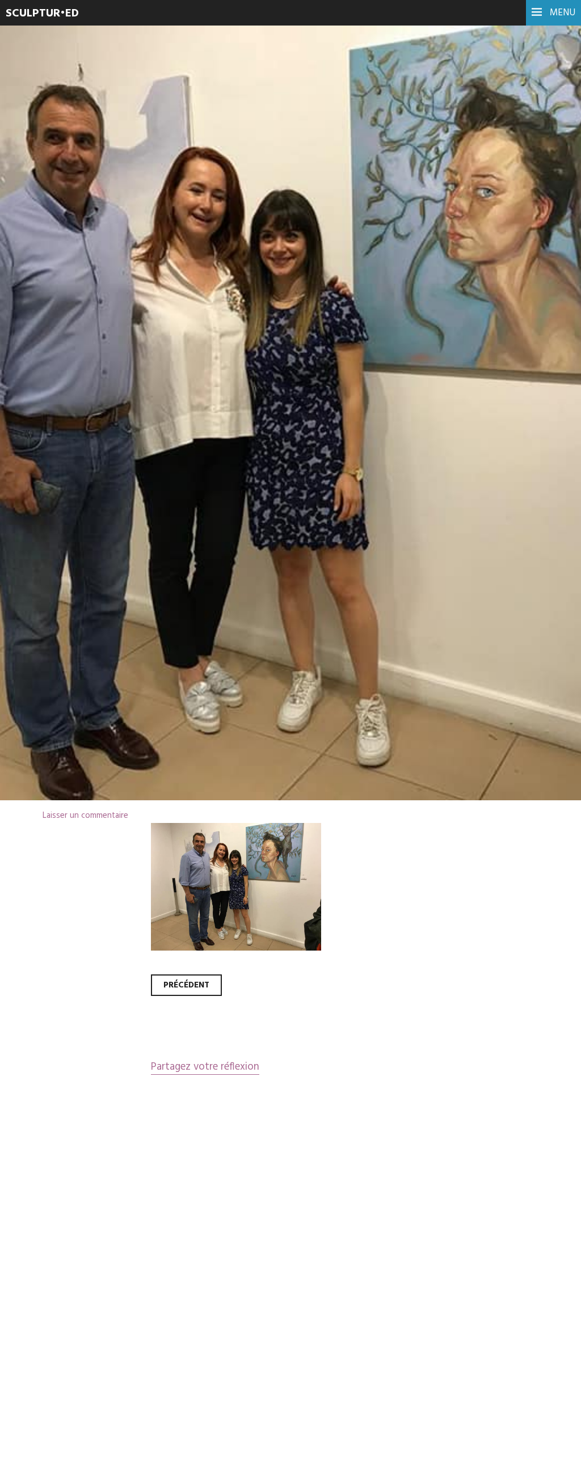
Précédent (186, 985)
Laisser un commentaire (85, 815)
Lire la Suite (52, 337)
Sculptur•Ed (42, 14)
